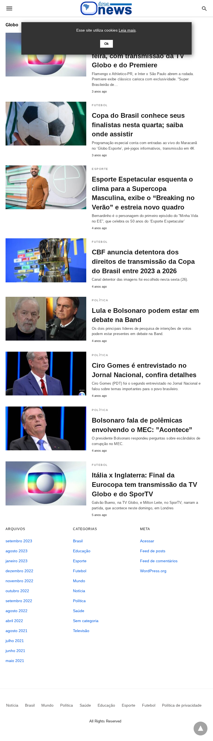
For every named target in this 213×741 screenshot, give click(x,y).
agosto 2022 (16, 611)
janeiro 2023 (16, 561)
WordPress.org (153, 571)
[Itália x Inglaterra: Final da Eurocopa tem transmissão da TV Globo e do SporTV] (46, 483)
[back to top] (200, 728)
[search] (204, 8)
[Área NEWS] (106, 8)
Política (100, 300)
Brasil (78, 541)
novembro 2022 (19, 581)
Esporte (100, 168)
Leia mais (127, 30)
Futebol (100, 105)
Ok (106, 44)
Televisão (81, 630)
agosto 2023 (16, 551)
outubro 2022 (17, 591)
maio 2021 (15, 660)
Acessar (147, 541)
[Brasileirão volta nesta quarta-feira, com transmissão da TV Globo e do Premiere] (46, 54)
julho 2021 (15, 640)
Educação (81, 551)
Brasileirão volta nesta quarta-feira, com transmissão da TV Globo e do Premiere (139, 56)
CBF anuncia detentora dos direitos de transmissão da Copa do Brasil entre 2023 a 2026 (143, 261)
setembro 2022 (19, 601)
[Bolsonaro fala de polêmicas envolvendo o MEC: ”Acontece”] (46, 428)
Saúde (78, 611)
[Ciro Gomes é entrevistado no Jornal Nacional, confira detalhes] (46, 373)
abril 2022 (14, 621)
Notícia (79, 591)
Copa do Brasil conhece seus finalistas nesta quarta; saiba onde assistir (138, 125)
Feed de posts (152, 551)
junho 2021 (15, 650)
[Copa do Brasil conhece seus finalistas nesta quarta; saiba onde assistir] (46, 123)
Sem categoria (85, 621)
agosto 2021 (16, 630)
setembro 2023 (19, 541)
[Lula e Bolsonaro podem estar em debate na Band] (46, 319)
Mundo (79, 581)
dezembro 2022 (19, 571)
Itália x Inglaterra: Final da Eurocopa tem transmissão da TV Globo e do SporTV (144, 484)
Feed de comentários (159, 561)
